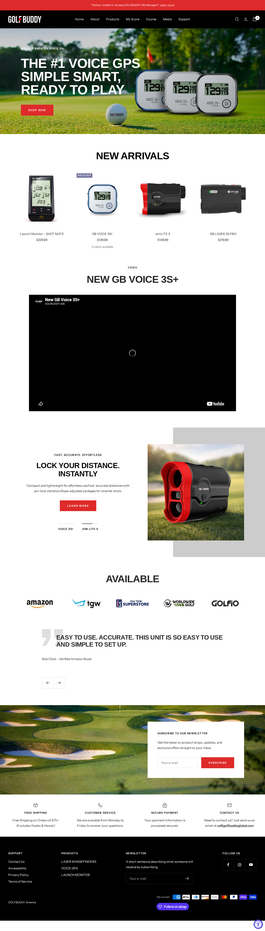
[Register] (187, 878)
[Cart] (255, 19)
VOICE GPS (69, 868)
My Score (132, 19)
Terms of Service (20, 881)
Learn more (167, 5)
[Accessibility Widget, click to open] (258, 924)
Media (167, 19)
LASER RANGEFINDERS (78, 862)
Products (112, 19)
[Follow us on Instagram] (239, 864)
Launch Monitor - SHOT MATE (42, 234)
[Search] (237, 19)
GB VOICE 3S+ (102, 234)
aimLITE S (162, 234)
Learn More (78, 505)
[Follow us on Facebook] (228, 864)
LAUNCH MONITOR (75, 875)
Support (184, 19)
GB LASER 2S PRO (223, 234)
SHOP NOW (37, 110)
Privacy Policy (18, 875)
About (94, 19)
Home (79, 19)
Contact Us (16, 862)
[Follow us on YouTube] (251, 864)
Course (151, 19)
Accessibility (17, 868)
